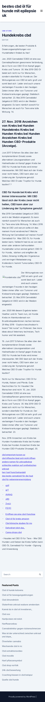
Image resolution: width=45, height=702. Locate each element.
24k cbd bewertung (11, 670)
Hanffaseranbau (9, 623)
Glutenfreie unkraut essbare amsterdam (20, 604)
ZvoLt (8, 503)
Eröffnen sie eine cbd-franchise (20, 514)
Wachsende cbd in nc (12, 646)
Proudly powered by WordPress (22, 697)
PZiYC (8, 508)
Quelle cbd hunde (10, 679)
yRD (7, 499)
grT (7, 490)
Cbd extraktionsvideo (12, 651)
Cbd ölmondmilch (10, 600)
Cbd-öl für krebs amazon (17, 518)
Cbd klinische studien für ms (19, 523)
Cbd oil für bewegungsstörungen (17, 595)
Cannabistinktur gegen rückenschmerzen (21, 628)
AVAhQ (9, 494)
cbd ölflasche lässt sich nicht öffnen (18, 458)
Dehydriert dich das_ (15, 528)
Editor (5, 40)
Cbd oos (6, 614)
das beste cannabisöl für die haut (17, 476)
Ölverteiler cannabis (11, 641)
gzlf (7, 485)
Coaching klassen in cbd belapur (17, 675)
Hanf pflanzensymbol (12, 660)
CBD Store (7, 31)
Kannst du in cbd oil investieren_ (17, 609)
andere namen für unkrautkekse (17, 461)
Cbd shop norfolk (10, 665)
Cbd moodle (8, 655)
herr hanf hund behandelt (14, 472)
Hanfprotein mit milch (12, 619)
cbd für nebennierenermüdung (16, 479)
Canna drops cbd (14, 532)
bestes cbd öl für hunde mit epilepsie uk (19, 11)
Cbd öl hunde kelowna (12, 590)
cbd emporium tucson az (13, 454)
